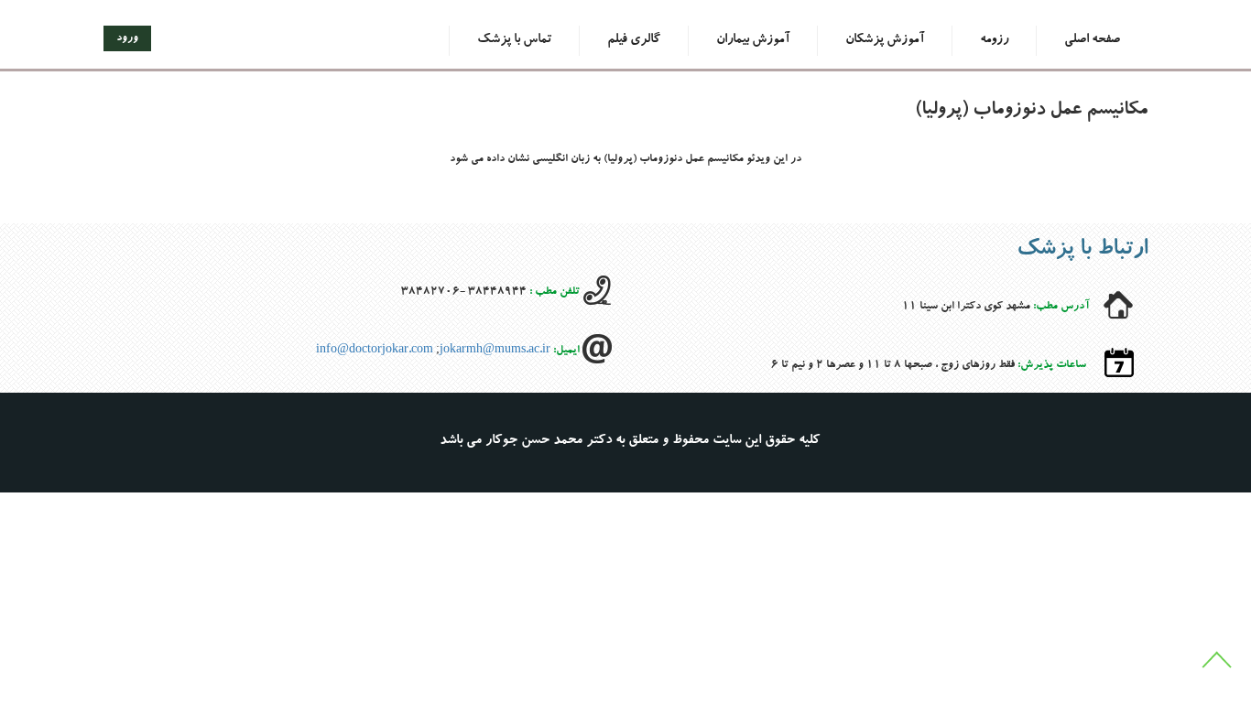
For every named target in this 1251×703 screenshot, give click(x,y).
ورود (127, 38)
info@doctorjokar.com (374, 351)
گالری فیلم (633, 40)
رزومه (994, 40)
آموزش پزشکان (884, 40)
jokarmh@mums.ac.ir (495, 351)
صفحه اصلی (1092, 40)
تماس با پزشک (514, 40)
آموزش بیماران (752, 40)
